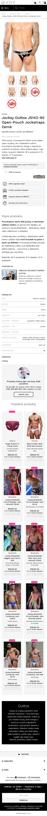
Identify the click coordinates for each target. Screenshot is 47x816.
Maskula (26, 717)
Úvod (3, 14)
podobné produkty (10, 166)
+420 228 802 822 (14, 389)
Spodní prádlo (15, 14)
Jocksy (27, 14)
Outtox (4, 114)
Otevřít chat (24, 394)
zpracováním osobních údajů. (29, 808)
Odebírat (23, 800)
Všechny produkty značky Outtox (23, 739)
